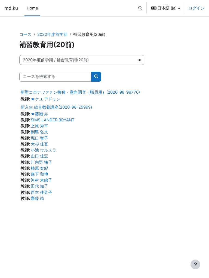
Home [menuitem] (32, 8)
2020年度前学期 (52, 34)
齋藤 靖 (37, 198)
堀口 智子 (39, 138)
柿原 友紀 (39, 168)
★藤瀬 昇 (39, 114)
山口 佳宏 (39, 156)
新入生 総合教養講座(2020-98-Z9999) (56, 107)
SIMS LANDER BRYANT (53, 120)
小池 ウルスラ (43, 150)
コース (25, 34)
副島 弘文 (39, 131)
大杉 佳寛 (39, 144)
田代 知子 (39, 186)
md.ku (11, 8)
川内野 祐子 (41, 162)
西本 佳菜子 (41, 192)
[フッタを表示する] (195, 264)
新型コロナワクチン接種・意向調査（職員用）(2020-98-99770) (80, 92)
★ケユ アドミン (45, 99)
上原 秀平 (39, 126)
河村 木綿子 (41, 180)
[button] (140, 8)
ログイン (196, 8)
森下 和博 (39, 174)
